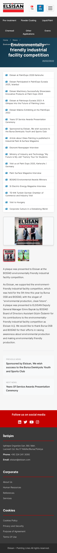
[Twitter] (25, 422)
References (8, 493)
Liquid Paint (47, 20)
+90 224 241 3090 (20, 454)
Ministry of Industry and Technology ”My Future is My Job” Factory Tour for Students (26, 155)
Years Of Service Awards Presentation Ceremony (25, 120)
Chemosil (9, 30)
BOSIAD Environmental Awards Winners (28, 179)
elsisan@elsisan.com (20, 459)
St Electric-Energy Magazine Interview (27, 186)
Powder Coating (28, 20)
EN (40, 9)
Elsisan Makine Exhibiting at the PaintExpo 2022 (27, 111)
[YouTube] (31, 422)
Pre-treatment (9, 20)
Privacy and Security (13, 526)
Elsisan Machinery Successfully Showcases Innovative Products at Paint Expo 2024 (27, 92)
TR (32, 9)
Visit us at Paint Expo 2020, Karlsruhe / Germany (26, 164)
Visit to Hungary (17, 202)
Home (5, 40)
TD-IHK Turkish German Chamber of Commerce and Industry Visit (24, 194)
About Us (7, 482)
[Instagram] (37, 422)
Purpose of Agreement (14, 531)
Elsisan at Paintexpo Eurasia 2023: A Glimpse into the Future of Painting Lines (25, 102)
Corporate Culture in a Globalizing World (28, 209)
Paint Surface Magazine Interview (25, 173)
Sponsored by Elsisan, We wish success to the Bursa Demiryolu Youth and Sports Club (27, 130)
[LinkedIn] (19, 422)
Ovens (48, 30)
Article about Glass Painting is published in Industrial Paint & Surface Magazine (27, 139)
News (15, 40)
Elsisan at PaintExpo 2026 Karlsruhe (26, 75)
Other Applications (28, 32)
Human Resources (12, 487)
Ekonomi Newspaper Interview (24, 147)
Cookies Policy (10, 520)
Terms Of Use (10, 537)
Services (7, 498)
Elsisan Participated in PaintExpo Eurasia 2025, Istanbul (26, 83)
